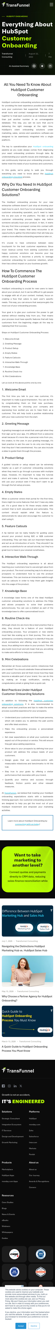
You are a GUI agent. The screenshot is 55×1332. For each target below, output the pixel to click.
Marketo (32, 1148)
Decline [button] (34, 1325)
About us (33, 1169)
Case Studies (7, 1202)
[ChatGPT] (34, 66)
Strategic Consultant (11, 1118)
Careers (32, 1187)
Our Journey (34, 1175)
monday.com (34, 1124)
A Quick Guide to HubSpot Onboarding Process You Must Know (25, 1048)
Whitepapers (7, 1232)
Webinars (6, 1226)
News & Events (8, 1214)
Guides (5, 1238)
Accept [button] (21, 1325)
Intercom (33, 1142)
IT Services (6, 1130)
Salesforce (34, 1136)
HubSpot (33, 1118)
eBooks (5, 1220)
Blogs (4, 1208)
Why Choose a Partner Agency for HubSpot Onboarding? (27, 998)
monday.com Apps (10, 1181)
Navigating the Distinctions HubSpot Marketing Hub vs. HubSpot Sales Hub (24, 948)
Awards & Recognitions (39, 1181)
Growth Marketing (9, 1142)
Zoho (31, 1130)
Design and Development (13, 1136)
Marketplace (7, 1169)
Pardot (32, 1154)
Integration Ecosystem (11, 1124)
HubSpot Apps (8, 1175)
